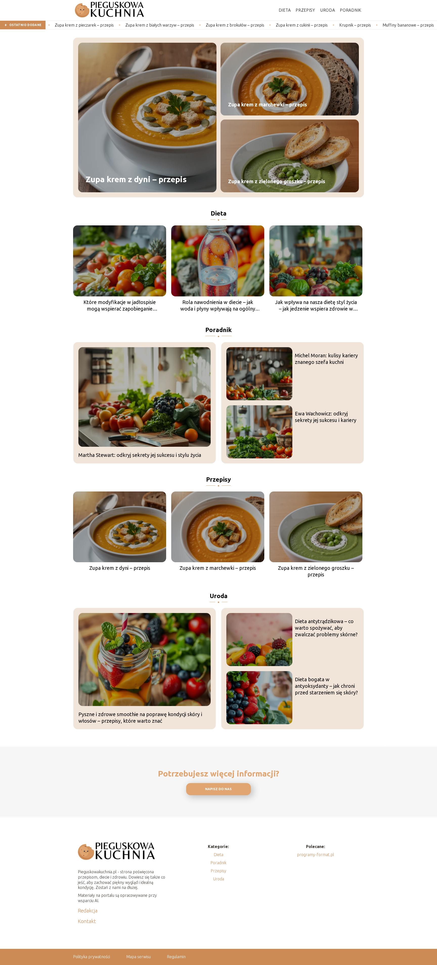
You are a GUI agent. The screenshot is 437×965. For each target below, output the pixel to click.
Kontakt (87, 921)
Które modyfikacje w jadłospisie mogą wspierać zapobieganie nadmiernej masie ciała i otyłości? (120, 305)
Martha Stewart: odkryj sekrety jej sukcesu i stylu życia (139, 455)
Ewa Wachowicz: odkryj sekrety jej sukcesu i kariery (325, 417)
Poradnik (350, 10)
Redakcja (88, 910)
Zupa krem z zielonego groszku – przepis (276, 181)
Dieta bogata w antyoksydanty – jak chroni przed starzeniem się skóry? (326, 685)
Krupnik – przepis (318, 25)
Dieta (285, 10)
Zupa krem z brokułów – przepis (197, 25)
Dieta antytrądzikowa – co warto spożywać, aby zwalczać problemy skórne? (326, 627)
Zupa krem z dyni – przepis (136, 179)
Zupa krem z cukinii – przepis (264, 25)
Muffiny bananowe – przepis (371, 25)
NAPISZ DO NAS (218, 789)
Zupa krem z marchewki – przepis (267, 104)
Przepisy (305, 10)
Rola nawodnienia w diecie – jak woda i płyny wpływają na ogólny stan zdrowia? (217, 305)
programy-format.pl (315, 854)
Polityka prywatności (91, 956)
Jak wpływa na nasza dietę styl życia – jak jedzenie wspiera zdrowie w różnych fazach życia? (316, 305)
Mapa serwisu (138, 956)
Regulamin (176, 956)
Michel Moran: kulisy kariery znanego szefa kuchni (326, 358)
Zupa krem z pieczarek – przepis (46, 25)
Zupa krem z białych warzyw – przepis (122, 25)
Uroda (327, 10)
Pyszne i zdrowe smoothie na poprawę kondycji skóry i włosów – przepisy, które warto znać (140, 717)
